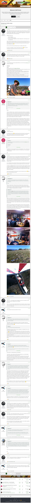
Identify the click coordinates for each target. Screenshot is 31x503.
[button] (28, 2)
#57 (29, 426)
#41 (29, 29)
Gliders (9, 479)
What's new (15, 6)
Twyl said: (9, 140)
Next (14, 27)
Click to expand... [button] (18, 108)
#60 (29, 464)
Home (19, 500)
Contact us (11, 500)
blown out (27, 62)
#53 (29, 362)
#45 (29, 130)
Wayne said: (9, 101)
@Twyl (12, 165)
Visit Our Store (4, 6)
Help (17, 500)
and (10, 50)
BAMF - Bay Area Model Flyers (11, 492)
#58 (29, 439)
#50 (29, 308)
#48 (29, 176)
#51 (29, 315)
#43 (29, 61)
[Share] (28, 29)
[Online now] (3, 103)
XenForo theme (21, 501)
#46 (29, 138)
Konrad (4, 489)
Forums (9, 6)
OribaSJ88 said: (10, 178)
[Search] (29, 2)
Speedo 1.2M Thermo (17, 68)
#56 (29, 412)
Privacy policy (14, 500)
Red (2, 24)
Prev (1, 27)
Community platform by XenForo (12, 501)
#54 (29, 386)
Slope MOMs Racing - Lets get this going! (8, 482)
